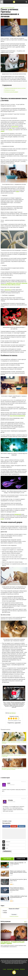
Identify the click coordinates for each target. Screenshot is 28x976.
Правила (22, 969)
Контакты (10, 969)
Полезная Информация (9, 7)
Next (26, 929)
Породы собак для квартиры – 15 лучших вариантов (18, 863)
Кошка (5, 910)
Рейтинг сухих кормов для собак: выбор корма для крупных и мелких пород (18, 872)
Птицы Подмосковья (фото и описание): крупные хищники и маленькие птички (17, 889)
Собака (5, 912)
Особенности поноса (9, 90)
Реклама (16, 969)
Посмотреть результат (14, 916)
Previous (2, 929)
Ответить (24, 781)
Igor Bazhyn (12, 713)
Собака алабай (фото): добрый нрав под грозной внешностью (18, 896)
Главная (2, 7)
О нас (4, 969)
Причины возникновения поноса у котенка (15, 88)
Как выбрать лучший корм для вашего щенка (12, 942)
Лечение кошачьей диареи (11, 92)
